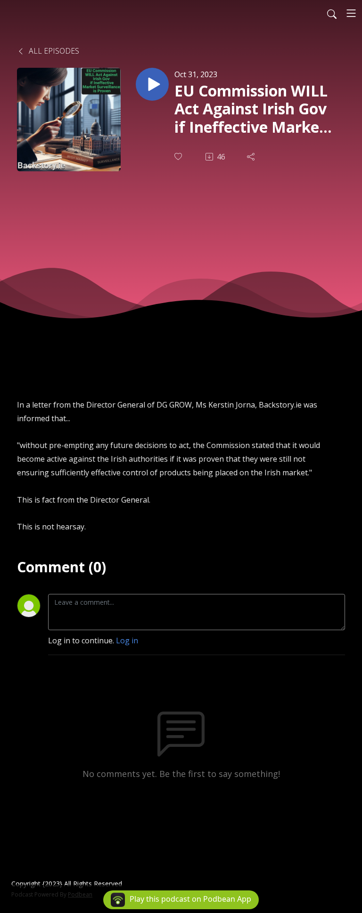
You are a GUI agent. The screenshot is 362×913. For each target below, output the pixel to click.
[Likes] (179, 156)
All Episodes (53, 51)
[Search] (331, 13)
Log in (127, 640)
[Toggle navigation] (351, 13)
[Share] (251, 156)
